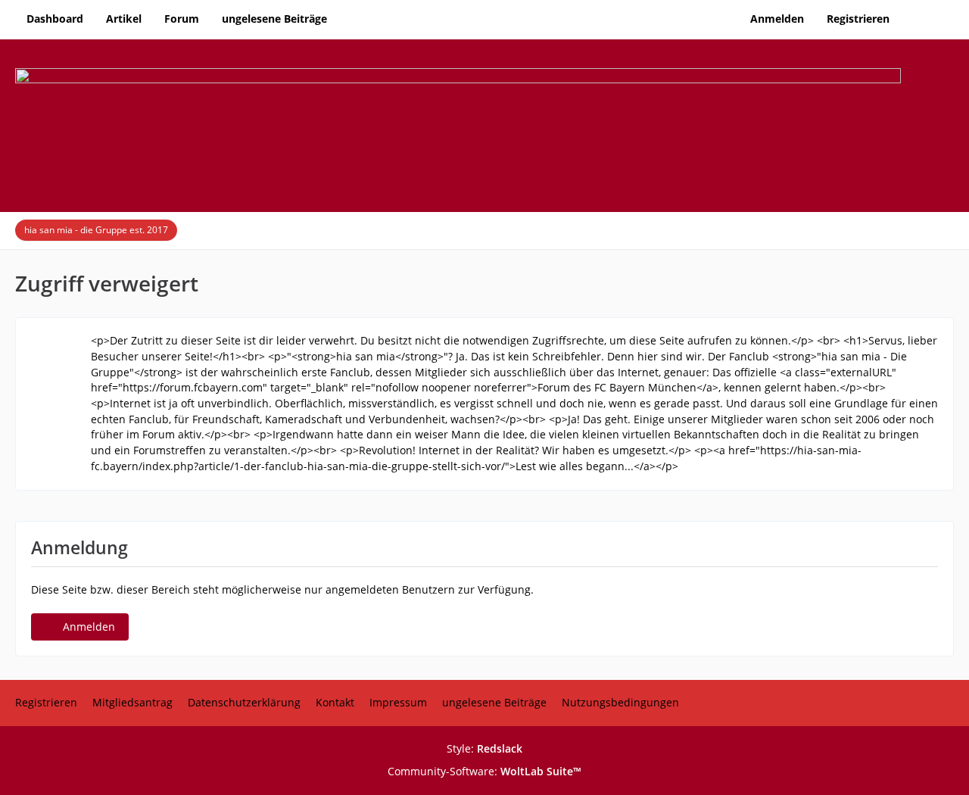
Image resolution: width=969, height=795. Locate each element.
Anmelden (777, 18)
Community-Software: (484, 771)
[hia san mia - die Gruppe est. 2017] (484, 125)
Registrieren (858, 18)
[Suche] (927, 19)
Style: (484, 748)
